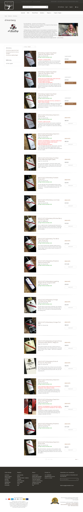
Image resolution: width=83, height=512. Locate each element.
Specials (23, 12)
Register (71, 7)
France (18, 483)
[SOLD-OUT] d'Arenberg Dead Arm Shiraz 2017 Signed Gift (48, 400)
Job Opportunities (35, 483)
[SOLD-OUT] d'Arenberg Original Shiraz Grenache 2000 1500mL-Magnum (50, 341)
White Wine (7, 483)
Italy (18, 485)
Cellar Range (8, 472)
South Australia (20, 475)
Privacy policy (68, 503)
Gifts (28, 12)
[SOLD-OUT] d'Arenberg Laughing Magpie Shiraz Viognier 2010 (48, 282)
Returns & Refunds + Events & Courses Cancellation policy (69, 505)
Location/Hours (35, 475)
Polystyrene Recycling (36, 482)
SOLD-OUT (70, 123)
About (33, 472)
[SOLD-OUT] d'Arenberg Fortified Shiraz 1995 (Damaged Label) (48, 158)
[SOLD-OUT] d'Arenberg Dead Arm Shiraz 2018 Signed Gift (48, 134)
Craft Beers (7, 475)
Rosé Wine (7, 480)
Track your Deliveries (36, 479)
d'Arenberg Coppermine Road (12, 50)
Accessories (7, 485)
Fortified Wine (7, 477)
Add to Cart (70, 61)
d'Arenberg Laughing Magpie (12, 55)
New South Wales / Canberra (23, 477)
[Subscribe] (76, 479)
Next (76, 459)
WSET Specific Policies (74, 505)
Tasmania (19, 479)
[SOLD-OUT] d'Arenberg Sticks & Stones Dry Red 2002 (48, 362)
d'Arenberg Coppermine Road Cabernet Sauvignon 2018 (47, 72)
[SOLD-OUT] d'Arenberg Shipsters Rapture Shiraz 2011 (48, 261)
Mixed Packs (35, 12)
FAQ (33, 485)
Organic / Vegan (57, 12)
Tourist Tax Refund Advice (37, 480)
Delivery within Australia (37, 476)
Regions (49, 12)
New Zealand (19, 482)
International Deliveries (36, 477)
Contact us (47, 472)
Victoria (18, 476)
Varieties (42, 12)
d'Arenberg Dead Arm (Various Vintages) (12, 52)
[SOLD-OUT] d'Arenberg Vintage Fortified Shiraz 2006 (48, 300)
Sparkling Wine (7, 482)
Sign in (66, 7)
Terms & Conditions (74, 503)
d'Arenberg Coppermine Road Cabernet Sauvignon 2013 (47, 94)
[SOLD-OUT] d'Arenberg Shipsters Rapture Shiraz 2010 (48, 424)
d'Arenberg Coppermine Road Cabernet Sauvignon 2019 (47, 53)
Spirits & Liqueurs (8, 476)
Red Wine (6, 479)
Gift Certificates (61, 7)
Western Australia (20, 480)
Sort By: (25, 46)
